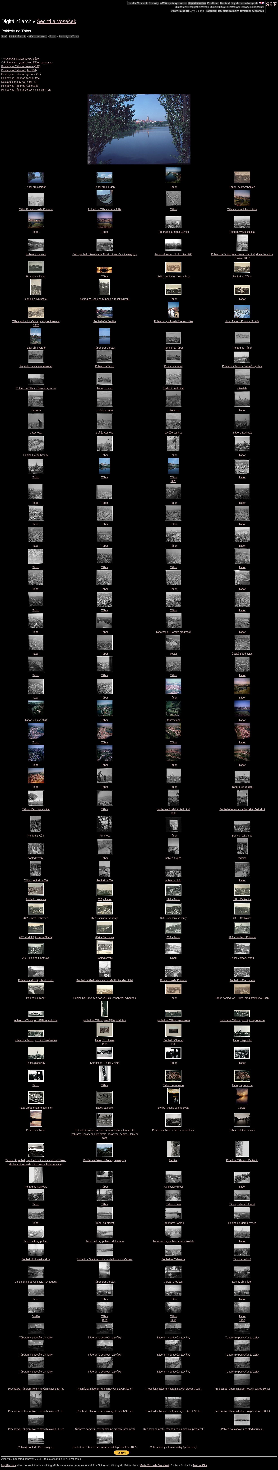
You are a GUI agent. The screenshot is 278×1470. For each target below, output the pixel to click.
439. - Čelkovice (242, 899)
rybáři (173, 958)
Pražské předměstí (173, 388)
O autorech (181, 7)
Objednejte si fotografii (244, 3)
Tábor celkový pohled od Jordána (105, 1241)
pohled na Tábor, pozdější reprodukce (35, 1020)
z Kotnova (173, 410)
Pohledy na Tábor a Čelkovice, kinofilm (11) (26, 89)
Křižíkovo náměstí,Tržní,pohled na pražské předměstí (104, 1429)
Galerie (182, 3)
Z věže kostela (173, 432)
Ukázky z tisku (218, 7)
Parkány (173, 1160)
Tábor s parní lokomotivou (242, 209)
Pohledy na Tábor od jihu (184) (19, 70)
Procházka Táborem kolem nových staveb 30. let (36, 1388)
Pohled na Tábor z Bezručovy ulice (242, 366)
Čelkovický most (173, 1186)
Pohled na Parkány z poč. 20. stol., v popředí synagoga (104, 998)
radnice (242, 858)
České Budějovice (242, 653)
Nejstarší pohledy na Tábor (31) (19, 82)
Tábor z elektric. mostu (242, 1130)
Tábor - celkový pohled (242, 187)
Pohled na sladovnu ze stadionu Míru (242, 1429)
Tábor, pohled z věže (36, 880)
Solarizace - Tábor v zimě (104, 1063)
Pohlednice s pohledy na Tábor (22, 58)
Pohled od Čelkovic (36, 1186)
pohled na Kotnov (242, 835)
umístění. (245, 11)
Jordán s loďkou (173, 1281)
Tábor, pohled (104, 388)
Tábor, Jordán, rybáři (242, 958)
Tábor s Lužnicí (242, 1259)
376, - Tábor (104, 899)
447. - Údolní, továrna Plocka (35, 937)
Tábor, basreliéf (104, 1107)
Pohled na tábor (173, 366)
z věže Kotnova (104, 432)
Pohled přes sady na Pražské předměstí (242, 809)
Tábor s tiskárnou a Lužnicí (173, 231)
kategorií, (211, 11)
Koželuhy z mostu (36, 254)
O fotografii (233, 7)
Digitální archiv (197, 3)
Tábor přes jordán (104, 187)
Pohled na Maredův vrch (242, 1223)
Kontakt (225, 3)
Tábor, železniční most (242, 1204)
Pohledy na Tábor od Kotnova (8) (20, 85)
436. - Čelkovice (104, 937)
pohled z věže (36, 858)
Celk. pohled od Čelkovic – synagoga (35, 1281)
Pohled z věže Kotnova (173, 980)
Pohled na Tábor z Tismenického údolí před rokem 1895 (105, 1447)
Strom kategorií (180, 11)
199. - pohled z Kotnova (242, 937)
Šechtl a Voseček (137, 3)
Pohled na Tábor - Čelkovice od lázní (173, 1130)
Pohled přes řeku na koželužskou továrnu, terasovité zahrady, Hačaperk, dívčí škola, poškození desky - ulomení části (104, 1134)
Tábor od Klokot (105, 1223)
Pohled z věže (36, 835)
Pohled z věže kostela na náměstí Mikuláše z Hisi (104, 980)
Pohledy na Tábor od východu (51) (21, 74)
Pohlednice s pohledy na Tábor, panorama (28, 62)
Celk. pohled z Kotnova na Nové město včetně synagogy (104, 254)
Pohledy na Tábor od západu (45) (20, 78)
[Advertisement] (59, 46)
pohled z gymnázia (36, 299)
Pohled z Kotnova (36, 899)
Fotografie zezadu (198, 7)
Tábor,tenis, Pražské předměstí (173, 632)
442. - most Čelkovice (35, 918)
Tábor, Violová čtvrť (36, 720)
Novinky (154, 3)
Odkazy (245, 7)
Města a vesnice (38, 36)
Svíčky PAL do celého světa (173, 1107)
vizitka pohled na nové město (173, 276)
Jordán (242, 1107)
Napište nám (8, 1465)
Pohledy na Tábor (69, 36)
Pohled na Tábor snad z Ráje (104, 209)
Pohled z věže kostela (242, 231)
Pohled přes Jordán (104, 321)
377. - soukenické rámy (104, 918)
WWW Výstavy (168, 3)
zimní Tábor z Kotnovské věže (242, 321)
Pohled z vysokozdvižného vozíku (173, 321)
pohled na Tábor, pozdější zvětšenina (35, 1040)
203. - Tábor (173, 937)
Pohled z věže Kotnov (35, 455)
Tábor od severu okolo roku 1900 (173, 254)
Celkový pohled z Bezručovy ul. (36, 1447)
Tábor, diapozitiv (242, 1040)
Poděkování (257, 7)
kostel (173, 653)
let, (220, 11)
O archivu (258, 11)
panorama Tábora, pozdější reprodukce (242, 1020)
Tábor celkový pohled (35, 1241)
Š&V (4, 36)
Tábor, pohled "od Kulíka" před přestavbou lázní (242, 998)
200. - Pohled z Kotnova (36, 958)
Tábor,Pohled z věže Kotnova (36, 209)
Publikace (213, 3)
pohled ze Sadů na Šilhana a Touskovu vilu (104, 299)
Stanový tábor (173, 720)
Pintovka (105, 835)
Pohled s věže (105, 958)
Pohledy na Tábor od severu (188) (20, 66)
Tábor (53, 36)
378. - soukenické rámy (173, 918)
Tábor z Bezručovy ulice (36, 809)
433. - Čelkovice (242, 918)
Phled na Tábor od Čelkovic (242, 1160)
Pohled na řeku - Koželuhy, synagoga (104, 1160)
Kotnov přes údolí (242, 1281)
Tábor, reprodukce (173, 1085)
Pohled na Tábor (35, 276)
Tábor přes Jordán (35, 187)
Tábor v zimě (173, 1204)
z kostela (242, 388)
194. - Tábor (173, 899)
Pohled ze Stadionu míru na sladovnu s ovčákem (104, 1259)
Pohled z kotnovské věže (36, 1259)
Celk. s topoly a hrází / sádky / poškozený (173, 1447)
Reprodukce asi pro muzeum (35, 366)
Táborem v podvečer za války (36, 1337)
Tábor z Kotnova (242, 432)
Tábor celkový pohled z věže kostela (173, 1241)
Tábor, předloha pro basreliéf (35, 1107)
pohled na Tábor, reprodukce (173, 1020)
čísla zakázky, (231, 11)
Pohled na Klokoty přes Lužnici (36, 980)
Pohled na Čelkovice (173, 1259)
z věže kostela (105, 410)
